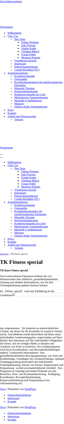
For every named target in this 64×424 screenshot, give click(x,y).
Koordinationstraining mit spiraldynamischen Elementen (38, 84)
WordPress (30, 389)
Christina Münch (30, 51)
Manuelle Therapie (24, 88)
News (11, 109)
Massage (19, 103)
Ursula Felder (28, 54)
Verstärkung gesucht (25, 60)
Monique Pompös (30, 57)
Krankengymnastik (24, 76)
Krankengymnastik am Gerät (29, 94)
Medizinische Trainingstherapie (31, 97)
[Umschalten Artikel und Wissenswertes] (60, 245)
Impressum (20, 63)
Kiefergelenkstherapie (26, 91)
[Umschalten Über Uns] (60, 165)
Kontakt (12, 113)
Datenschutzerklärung (26, 66)
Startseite (4, 254)
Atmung (18, 119)
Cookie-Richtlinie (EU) (27, 69)
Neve (3, 389)
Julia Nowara (28, 45)
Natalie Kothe (28, 48)
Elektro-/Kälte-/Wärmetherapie (30, 106)
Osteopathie (20, 79)
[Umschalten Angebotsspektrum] (60, 202)
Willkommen (14, 32)
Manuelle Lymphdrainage (28, 100)
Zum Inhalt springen (11, 1)
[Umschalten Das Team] (60, 168)
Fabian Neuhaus (30, 42)
